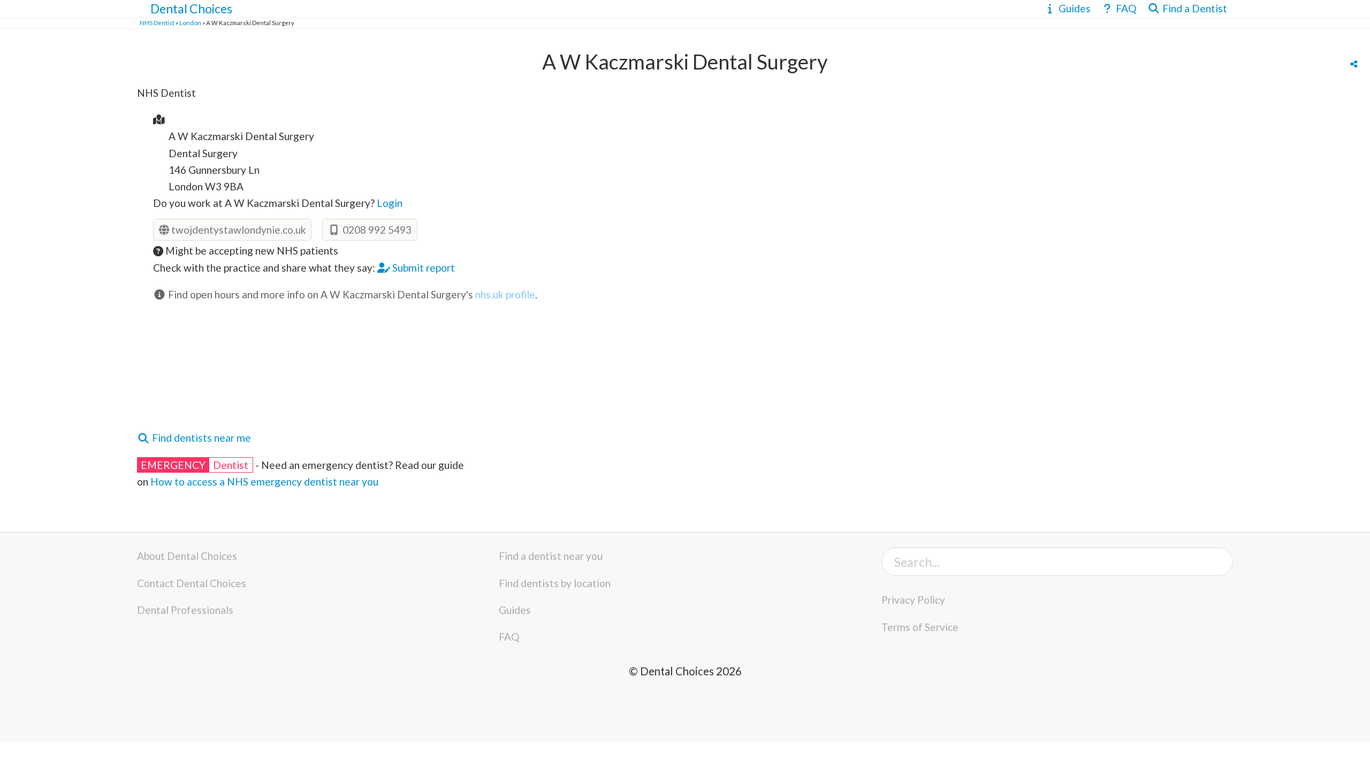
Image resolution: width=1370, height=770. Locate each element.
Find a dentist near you (551, 556)
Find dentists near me (200, 438)
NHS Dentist (157, 22)
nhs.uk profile (505, 294)
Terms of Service (919, 627)
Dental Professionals (185, 610)
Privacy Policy (913, 600)
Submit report (422, 267)
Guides (515, 610)
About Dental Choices (187, 556)
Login (389, 203)
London (190, 22)
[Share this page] (1353, 64)
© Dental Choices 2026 (685, 671)
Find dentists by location (555, 583)
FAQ (509, 636)
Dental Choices (191, 8)
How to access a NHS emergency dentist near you (264, 481)
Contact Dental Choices (191, 583)
